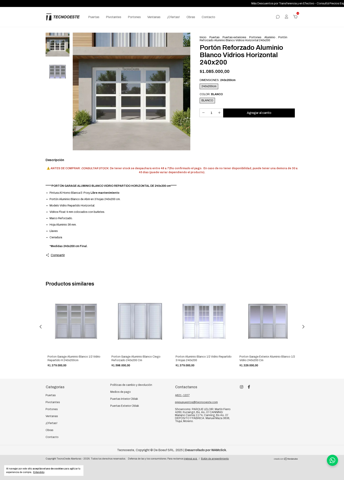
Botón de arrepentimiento (215, 458)
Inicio (203, 37)
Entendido (38, 472)
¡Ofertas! (173, 17)
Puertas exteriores (234, 37)
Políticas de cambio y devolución (131, 384)
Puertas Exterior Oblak (124, 405)
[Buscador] (277, 17)
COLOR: (211, 94)
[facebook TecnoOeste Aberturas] (249, 387)
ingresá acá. (190, 458)
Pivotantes (113, 17)
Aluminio (269, 37)
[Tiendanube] (286, 459)
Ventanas (153, 17)
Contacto (208, 17)
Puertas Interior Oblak (124, 398)
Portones (134, 17)
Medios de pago (120, 391)
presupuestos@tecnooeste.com (196, 402)
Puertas (93, 17)
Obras (191, 17)
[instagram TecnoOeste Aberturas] (241, 387)
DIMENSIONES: (218, 80)
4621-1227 (182, 395)
